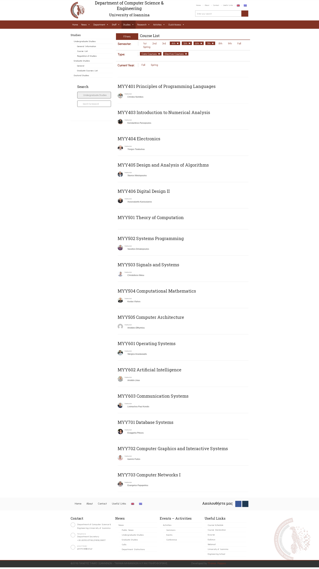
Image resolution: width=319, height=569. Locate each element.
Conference (171, 539)
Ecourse (211, 534)
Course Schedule (215, 524)
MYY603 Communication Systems (153, 396)
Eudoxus (211, 539)
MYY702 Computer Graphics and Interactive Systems (173, 448)
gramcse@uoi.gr (85, 548)
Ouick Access (174, 24)
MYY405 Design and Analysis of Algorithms (163, 165)
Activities (157, 24)
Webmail (212, 544)
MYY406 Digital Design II (144, 191)
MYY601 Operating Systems (147, 343)
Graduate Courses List (87, 70)
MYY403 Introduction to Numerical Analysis (164, 112)
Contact (216, 5)
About (207, 5)
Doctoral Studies (81, 75)
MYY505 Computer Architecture (151, 317)
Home (198, 5)
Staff (114, 24)
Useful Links (228, 5)
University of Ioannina (218, 549)
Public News (127, 529)
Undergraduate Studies (85, 41)
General (80, 65)
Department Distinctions (133, 549)
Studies (127, 24)
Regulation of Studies (87, 55)
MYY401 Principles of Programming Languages (167, 86)
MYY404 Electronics (139, 138)
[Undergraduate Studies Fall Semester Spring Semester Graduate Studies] (94, 95)
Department (99, 24)
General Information (86, 46)
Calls (124, 544)
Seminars (170, 529)
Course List (82, 51)
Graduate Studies (82, 60)
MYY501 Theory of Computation (151, 217)
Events (169, 534)
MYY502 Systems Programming (151, 238)
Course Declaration (217, 529)
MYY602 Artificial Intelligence (149, 370)
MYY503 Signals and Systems (148, 264)
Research (142, 24)
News (84, 24)
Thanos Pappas (217, 563)
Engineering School (216, 553)
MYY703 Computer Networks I (149, 475)
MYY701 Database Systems (145, 422)
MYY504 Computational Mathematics (157, 291)
